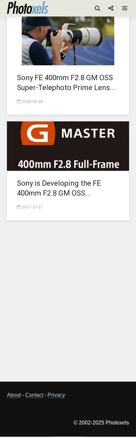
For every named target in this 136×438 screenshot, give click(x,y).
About (14, 395)
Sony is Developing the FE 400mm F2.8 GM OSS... (59, 188)
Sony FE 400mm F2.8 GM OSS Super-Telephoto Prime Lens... (66, 83)
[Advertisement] (68, 305)
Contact (34, 395)
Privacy (56, 395)
